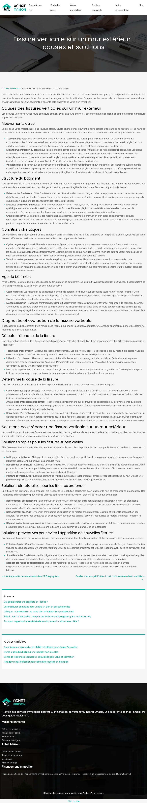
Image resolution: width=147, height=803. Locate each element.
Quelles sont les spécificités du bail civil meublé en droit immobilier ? (109, 578)
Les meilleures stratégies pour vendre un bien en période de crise (37, 606)
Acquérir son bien (35, 8)
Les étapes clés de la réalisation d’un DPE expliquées (31, 576)
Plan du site (74, 801)
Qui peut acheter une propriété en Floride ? (26, 601)
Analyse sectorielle (97, 8)
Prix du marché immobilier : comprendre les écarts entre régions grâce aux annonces (47, 616)
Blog (141, 5)
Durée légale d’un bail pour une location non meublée (31, 651)
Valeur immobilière (75, 8)
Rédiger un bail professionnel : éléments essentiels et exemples (36, 661)
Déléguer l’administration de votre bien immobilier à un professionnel (39, 611)
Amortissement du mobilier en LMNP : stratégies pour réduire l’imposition (41, 647)
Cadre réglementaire (122, 8)
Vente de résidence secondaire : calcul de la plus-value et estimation (39, 656)
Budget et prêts (55, 8)
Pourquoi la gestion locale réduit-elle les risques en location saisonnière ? (41, 621)
